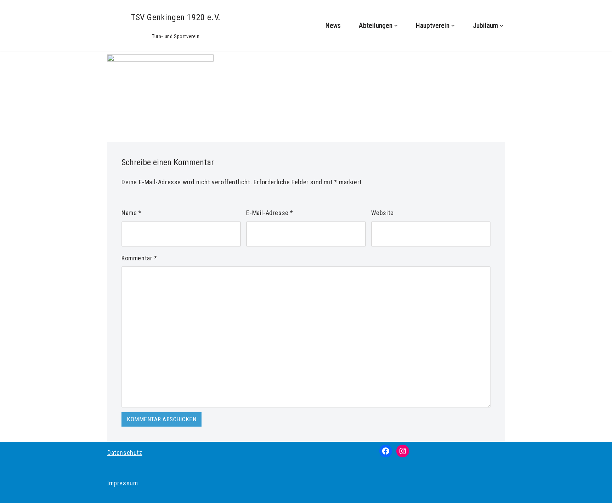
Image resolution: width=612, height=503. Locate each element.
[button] (396, 26)
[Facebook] (385, 451)
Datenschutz (124, 452)
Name (131, 212)
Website (382, 212)
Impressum (122, 483)
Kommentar (139, 258)
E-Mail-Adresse (269, 212)
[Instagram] (402, 451)
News (333, 26)
